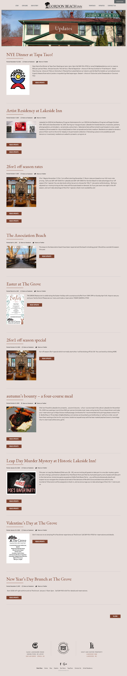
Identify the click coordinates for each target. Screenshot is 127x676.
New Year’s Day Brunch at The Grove (39, 579)
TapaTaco (92, 6)
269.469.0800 (31, 656)
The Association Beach (26, 235)
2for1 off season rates (24, 166)
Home (46, 668)
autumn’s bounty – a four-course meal (39, 396)
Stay (17, 6)
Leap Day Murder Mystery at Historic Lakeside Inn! (51, 460)
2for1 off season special (26, 340)
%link (115, 616)
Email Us (41, 656)
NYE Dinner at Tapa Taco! (29, 54)
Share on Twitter (43, 61)
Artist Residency (87, 668)
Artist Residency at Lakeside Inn (34, 110)
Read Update (40, 83)
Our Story (34, 6)
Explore (25, 6)
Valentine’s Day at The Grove (31, 523)
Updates (102, 6)
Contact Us (112, 6)
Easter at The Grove (23, 284)
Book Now (119, 1)
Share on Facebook (29, 61)
